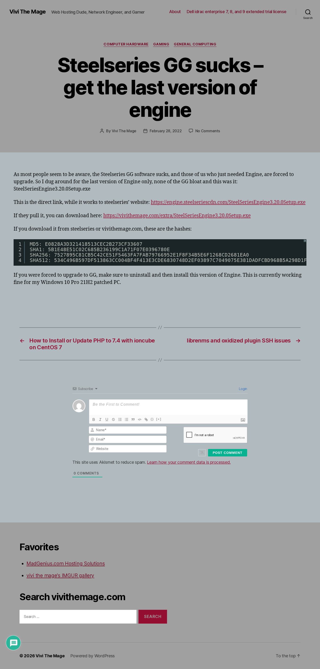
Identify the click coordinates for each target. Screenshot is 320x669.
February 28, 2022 (166, 131)
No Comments (207, 131)
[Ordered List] (120, 419)
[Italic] (100, 419)
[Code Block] (139, 419)
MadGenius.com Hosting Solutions (65, 563)
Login (242, 389)
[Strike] (113, 419)
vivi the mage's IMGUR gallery (60, 575)
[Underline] (107, 419)
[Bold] (93, 419)
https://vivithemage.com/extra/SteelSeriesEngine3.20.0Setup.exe (177, 216)
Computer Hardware (126, 44)
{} (152, 419)
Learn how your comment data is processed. (189, 462)
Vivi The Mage (27, 12)
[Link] (146, 419)
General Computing (195, 44)
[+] (158, 419)
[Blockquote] (133, 419)
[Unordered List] (126, 419)
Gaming (161, 44)
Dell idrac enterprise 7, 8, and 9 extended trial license (237, 11)
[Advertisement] (68, 299)
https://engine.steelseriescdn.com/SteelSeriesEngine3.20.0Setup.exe (228, 202)
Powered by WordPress (92, 655)
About (175, 11)
